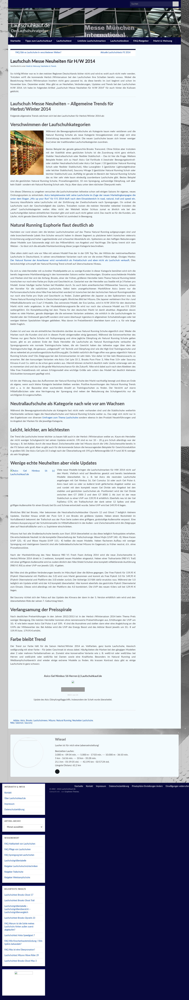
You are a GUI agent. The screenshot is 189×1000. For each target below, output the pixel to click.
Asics (22, 720)
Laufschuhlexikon (119, 41)
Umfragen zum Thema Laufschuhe (60, 417)
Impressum (9, 804)
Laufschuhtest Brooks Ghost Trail (19, 901)
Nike (12, 723)
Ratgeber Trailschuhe (13, 872)
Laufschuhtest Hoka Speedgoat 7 (19, 935)
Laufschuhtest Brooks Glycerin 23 (19, 918)
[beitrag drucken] (133, 66)
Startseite (15, 41)
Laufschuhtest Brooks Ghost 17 (18, 895)
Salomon (19, 723)
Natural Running (63, 720)
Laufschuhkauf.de (30, 25)
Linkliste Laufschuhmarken (92, 41)
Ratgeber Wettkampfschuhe (17, 878)
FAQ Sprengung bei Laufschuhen (19, 855)
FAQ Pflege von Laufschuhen (17, 849)
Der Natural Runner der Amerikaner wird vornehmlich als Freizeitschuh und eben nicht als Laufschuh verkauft (69, 260)
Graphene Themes (72, 792)
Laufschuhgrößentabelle (15, 861)
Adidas (16, 720)
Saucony (28, 723)
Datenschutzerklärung (14, 810)
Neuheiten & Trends (48, 66)
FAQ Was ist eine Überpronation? (19, 950)
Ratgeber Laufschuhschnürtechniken (21, 866)
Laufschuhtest (64, 41)
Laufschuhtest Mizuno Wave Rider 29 (21, 955)
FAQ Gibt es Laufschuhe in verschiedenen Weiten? (38, 53)
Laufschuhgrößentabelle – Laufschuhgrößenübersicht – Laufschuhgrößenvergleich (17, 909)
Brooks (29, 720)
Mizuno (52, 720)
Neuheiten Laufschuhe (82, 720)
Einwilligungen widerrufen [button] (177, 786)
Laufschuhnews (40, 720)
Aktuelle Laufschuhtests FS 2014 (115, 53)
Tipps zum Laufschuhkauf (38, 41)
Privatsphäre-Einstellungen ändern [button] (147, 786)
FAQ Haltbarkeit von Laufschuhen (19, 844)
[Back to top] (182, 993)
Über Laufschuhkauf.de (15, 798)
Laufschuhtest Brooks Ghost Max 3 (20, 961)
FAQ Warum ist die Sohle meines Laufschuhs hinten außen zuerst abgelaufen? (19, 927)
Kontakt (8, 793)
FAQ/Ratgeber (141, 41)
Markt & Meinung (163, 41)
